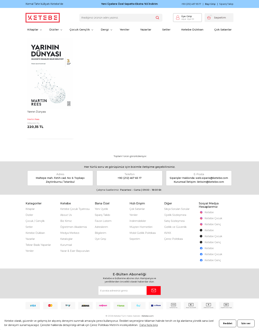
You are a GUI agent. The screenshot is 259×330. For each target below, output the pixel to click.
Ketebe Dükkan (192, 29)
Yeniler (125, 29)
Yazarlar (145, 29)
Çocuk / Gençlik (35, 221)
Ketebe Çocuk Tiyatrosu (75, 209)
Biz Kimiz (66, 221)
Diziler (54, 29)
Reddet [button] (227, 323)
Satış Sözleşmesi (174, 221)
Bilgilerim (100, 233)
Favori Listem (103, 221)
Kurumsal (66, 244)
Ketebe (209, 212)
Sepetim (135, 238)
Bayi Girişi (210, 4)
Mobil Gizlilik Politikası (143, 233)
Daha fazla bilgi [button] (148, 325)
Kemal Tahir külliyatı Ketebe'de (44, 3)
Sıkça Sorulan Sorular (177, 209)
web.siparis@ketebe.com (212, 178)
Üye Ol (187, 19)
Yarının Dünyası (36, 111)
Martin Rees (33, 119)
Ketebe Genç (213, 224)
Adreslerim (101, 227)
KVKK (167, 233)
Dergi (105, 29)
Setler (166, 29)
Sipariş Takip (226, 3)
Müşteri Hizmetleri (141, 227)
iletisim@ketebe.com (210, 181)
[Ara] (157, 17)
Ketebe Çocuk (213, 218)
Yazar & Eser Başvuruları (75, 250)
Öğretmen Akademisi (73, 227)
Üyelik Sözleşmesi (175, 215)
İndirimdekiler (138, 221)
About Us (66, 215)
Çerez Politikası (173, 238)
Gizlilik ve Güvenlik (175, 227)
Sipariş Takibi (102, 215)
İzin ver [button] (246, 323)
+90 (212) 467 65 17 (191, 4)
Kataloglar (66, 238)
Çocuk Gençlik (80, 29)
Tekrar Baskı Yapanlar (38, 244)
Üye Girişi (186, 16)
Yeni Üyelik (101, 209)
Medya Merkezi (69, 233)
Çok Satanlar (223, 29)
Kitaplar (32, 29)
